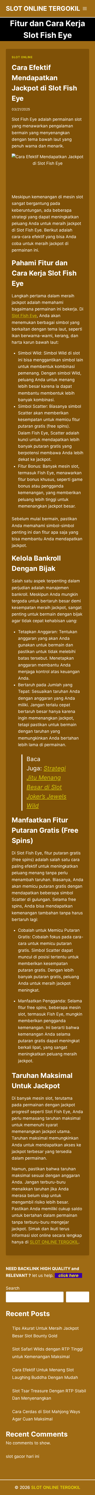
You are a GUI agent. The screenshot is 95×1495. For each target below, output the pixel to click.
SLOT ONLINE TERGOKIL (54, 1242)
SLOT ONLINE (22, 57)
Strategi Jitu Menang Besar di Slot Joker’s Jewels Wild (46, 787)
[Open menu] (84, 8)
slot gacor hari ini (22, 1456)
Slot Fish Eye (24, 315)
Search (12, 1288)
